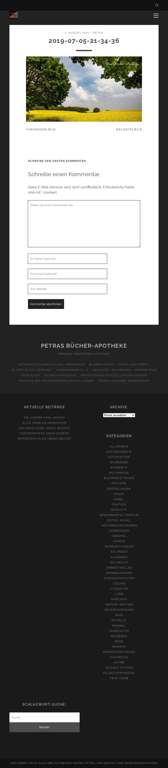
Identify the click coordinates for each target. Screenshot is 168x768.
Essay (119, 494)
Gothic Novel (119, 520)
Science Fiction (119, 667)
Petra (98, 32)
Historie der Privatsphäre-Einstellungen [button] (56, 380)
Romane (119, 646)
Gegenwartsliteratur (119, 515)
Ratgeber (119, 636)
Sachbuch (119, 657)
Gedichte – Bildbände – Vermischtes (125, 370)
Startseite (30, 375)
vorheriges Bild (41, 129)
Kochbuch (119, 562)
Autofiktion (119, 457)
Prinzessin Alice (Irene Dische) (44, 438)
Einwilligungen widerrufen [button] (123, 380)
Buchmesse (119, 472)
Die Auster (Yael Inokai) (44, 417)
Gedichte (119, 509)
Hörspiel (119, 536)
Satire (119, 662)
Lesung (119, 583)
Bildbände (119, 462)
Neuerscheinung (119, 609)
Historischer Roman (119, 525)
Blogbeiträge (101, 364)
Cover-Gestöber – (134, 364)
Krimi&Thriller (119, 567)
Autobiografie (119, 451)
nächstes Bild (129, 129)
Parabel (119, 625)
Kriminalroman (119, 573)
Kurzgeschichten (119, 578)
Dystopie (119, 483)
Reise (119, 641)
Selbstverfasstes (60, 375)
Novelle (119, 620)
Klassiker (119, 557)
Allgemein (119, 446)
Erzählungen (119, 488)
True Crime (119, 678)
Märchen (119, 599)
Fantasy (119, 504)
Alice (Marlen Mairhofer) (44, 422)
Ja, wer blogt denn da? (31, 370)
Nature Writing (119, 604)
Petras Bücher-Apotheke (84, 345)
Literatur (119, 588)
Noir (119, 615)
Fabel (119, 499)
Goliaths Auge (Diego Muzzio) (44, 428)
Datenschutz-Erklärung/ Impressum (51, 364)
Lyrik (119, 594)
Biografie (119, 467)
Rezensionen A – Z (72, 370)
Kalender (119, 551)
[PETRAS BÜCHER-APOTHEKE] (13, 17)
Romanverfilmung (119, 652)
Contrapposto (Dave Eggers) (44, 433)
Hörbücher (119, 530)
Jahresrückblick (119, 546)
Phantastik (119, 631)
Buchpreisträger (119, 478)
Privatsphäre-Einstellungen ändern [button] (114, 375)
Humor (119, 541)
